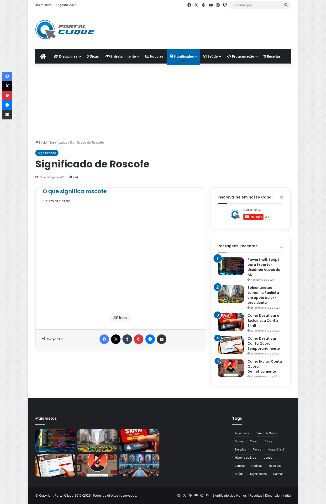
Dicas (94, 56)
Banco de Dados (267, 433)
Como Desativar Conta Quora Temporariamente (263, 343)
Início (42, 142)
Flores (257, 449)
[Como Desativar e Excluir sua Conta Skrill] (231, 322)
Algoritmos (242, 433)
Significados (183, 56)
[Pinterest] (138, 339)
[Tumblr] (127, 339)
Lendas (240, 465)
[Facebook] (104, 339)
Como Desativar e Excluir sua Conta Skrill (263, 320)
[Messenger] (150, 339)
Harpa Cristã (276, 449)
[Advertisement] (210, 26)
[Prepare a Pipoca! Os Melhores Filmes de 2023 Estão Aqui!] (139, 465)
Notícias (156, 56)
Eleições (240, 449)
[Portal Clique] (65, 30)
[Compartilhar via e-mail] (161, 339)
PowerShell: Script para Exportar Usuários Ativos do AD (263, 267)
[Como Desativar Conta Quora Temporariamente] (231, 345)
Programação (242, 56)
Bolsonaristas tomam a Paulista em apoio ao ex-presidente (263, 295)
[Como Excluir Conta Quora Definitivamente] (231, 368)
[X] (116, 339)
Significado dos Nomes (230, 495)
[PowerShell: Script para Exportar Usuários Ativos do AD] (231, 266)
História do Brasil (246, 457)
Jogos (268, 457)
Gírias (121, 317)
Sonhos (278, 474)
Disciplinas (67, 56)
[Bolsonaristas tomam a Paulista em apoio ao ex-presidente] (231, 294)
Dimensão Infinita (278, 495)
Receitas (273, 56)
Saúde (212, 56)
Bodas (239, 441)
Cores (254, 441)
